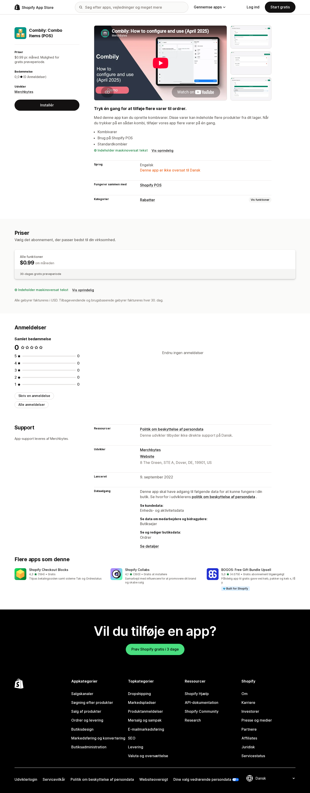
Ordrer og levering (87, 720)
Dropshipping (139, 693)
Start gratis (280, 7)
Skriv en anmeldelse (34, 396)
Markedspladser (142, 702)
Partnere (249, 729)
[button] (59, 574)
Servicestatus (253, 756)
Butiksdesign (82, 729)
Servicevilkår (54, 779)
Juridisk (248, 747)
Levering (135, 747)
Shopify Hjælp (197, 693)
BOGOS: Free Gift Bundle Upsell (246, 570)
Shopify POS (151, 185)
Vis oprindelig (162, 150)
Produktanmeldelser (145, 711)
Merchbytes (24, 91)
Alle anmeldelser (31, 404)
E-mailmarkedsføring (146, 729)
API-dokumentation (201, 702)
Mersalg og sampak (145, 720)
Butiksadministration (88, 747)
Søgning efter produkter (92, 702)
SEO (131, 738)
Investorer (250, 711)
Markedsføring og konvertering (98, 738)
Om (244, 693)
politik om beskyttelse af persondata (223, 496)
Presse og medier (256, 720)
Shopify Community (202, 711)
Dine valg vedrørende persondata (202, 779)
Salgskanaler (82, 693)
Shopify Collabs (137, 570)
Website (147, 456)
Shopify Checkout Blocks (48, 570)
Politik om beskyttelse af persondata (171, 429)
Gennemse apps (208, 7)
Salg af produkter (86, 711)
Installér (47, 105)
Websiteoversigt (153, 779)
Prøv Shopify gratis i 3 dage (155, 649)
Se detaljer (149, 546)
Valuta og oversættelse (148, 756)
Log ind (253, 7)
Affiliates (249, 738)
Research (193, 720)
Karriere (248, 702)
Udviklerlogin (26, 779)
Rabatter (147, 200)
